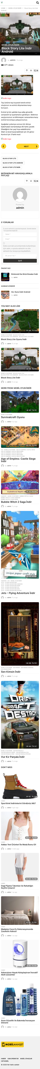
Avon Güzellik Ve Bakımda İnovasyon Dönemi (18, 1021)
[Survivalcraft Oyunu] (20, 402)
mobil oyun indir (10, 45)
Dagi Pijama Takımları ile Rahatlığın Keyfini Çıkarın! (17, 887)
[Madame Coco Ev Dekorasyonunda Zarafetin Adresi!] (20, 910)
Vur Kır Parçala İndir (13, 756)
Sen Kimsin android (27, 667)
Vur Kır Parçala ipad (7, 754)
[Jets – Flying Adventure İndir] (20, 545)
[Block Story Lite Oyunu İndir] (20, 321)
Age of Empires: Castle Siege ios (11, 453)
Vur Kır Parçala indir (8, 752)
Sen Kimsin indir (6, 669)
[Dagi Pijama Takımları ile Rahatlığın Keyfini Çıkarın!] (20, 867)
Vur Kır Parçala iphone (23, 754)
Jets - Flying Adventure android (12, 584)
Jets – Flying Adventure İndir (18, 593)
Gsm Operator (13, 1058)
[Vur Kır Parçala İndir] (20, 715)
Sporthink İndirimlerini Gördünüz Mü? (18, 803)
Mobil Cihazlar (26, 1058)
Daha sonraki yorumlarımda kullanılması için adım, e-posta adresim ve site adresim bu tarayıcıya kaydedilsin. (19, 248)
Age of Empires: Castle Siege (25, 449)
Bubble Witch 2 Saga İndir (16, 501)
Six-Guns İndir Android (20, 292)
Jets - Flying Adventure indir (10, 585)
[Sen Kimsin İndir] (20, 634)
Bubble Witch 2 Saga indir (9, 499)
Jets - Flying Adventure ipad (10, 589)
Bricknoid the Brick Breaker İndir (24, 274)
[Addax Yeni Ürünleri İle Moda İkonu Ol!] (20, 826)
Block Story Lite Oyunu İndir (14, 339)
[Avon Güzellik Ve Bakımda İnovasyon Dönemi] (20, 999)
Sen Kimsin (16, 667)
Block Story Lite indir (11, 167)
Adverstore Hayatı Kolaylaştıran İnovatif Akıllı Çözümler (19, 973)
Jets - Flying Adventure (9, 582)
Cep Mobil (5, 1061)
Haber (3, 801)
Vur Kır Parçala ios (22, 752)
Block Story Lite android (13, 163)
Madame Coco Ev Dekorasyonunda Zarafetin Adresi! (17, 930)
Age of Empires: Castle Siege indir (12, 451)
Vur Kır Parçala (18, 750)
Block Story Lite (9, 158)
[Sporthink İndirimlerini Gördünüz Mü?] (20, 784)
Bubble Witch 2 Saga (26, 496)
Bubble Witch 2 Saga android (10, 497)
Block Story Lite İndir (10, 378)
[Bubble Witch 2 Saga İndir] (20, 482)
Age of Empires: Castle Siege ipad (12, 454)
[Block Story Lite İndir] (20, 359)
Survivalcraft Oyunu (13, 417)
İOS (2, 449)
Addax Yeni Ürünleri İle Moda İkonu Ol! (18, 844)
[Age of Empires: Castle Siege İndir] (20, 437)
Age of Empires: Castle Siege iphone (13, 456)
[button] (37, 3)
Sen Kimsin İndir (10, 671)
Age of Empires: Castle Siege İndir (18, 460)
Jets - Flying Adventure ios (10, 587)
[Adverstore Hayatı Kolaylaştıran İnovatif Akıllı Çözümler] (20, 954)
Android (4, 496)
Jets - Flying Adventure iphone (11, 590)
